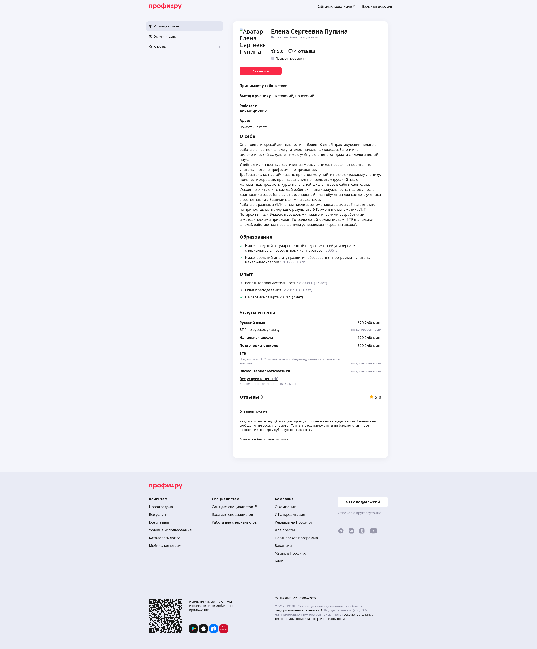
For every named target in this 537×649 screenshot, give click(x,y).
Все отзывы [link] (159, 522)
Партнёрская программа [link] (296, 537)
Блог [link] (279, 561)
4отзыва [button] (305, 51)
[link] (261, 71)
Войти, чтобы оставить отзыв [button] (264, 439)
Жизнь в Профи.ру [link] (291, 553)
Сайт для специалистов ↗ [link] (234, 506)
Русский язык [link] (252, 322)
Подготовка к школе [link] (259, 345)
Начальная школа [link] (256, 337)
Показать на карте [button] (253, 127)
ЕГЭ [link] (243, 353)
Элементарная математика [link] (265, 370)
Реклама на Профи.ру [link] (294, 522)
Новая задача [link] (161, 506)
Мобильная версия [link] (165, 545)
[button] (184, 26)
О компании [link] (285, 506)
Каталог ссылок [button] (162, 537)
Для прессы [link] (285, 530)
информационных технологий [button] (298, 610)
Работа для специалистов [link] (234, 522)
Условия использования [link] (170, 530)
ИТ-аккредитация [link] (290, 514)
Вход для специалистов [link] (232, 514)
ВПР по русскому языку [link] (260, 329)
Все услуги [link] (158, 514)
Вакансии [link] (283, 545)
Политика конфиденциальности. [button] (320, 618)
